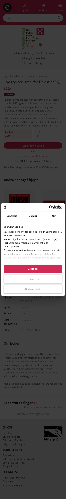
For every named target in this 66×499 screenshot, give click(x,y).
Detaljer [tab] (33, 216)
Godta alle (33, 268)
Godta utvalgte (33, 289)
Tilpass (31, 278)
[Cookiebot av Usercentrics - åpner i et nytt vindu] (49, 207)
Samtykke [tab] (12, 216)
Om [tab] (54, 216)
